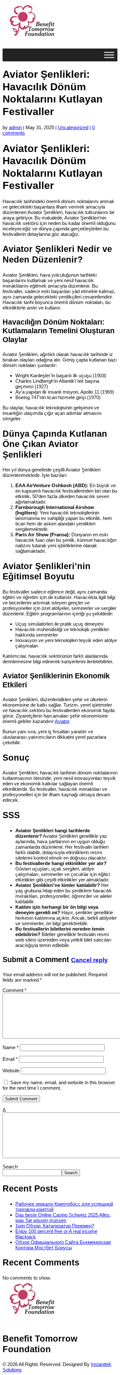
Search (10, 1166)
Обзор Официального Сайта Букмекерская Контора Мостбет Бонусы (63, 1244)
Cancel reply (89, 960)
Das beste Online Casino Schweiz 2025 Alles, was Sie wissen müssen (63, 1217)
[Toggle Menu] (109, 55)
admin (15, 127)
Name (11, 1047)
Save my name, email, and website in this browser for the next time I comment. (59, 1085)
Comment (15, 990)
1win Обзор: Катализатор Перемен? (54, 1225)
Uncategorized (73, 127)
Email (10, 1059)
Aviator (62, 721)
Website (11, 1070)
